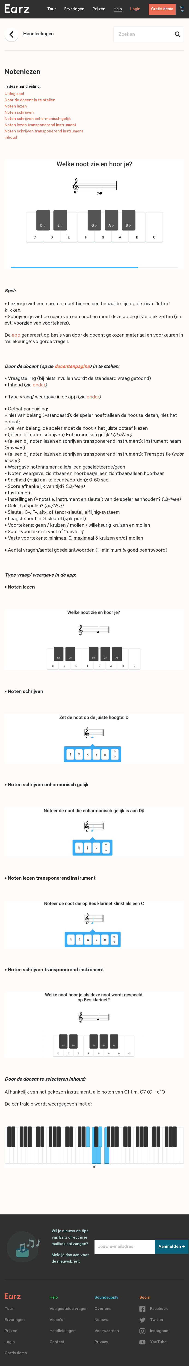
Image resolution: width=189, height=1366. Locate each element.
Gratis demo (162, 9)
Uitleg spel (14, 94)
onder (39, 385)
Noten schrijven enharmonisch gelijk (38, 119)
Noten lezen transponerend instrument (40, 125)
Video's (56, 1320)
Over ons (102, 1309)
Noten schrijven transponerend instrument (44, 131)
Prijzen (99, 9)
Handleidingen (63, 1331)
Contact (57, 1342)
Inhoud (11, 138)
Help (118, 9)
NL (182, 8)
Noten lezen (16, 107)
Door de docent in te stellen (30, 100)
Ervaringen (74, 9)
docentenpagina (72, 367)
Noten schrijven (19, 113)
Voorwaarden (106, 1331)
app (16, 335)
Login (135, 9)
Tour (51, 9)
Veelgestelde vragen (69, 1309)
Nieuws (101, 1320)
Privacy (101, 1342)
